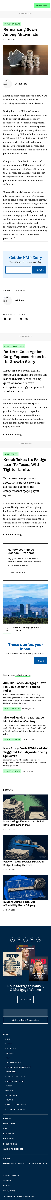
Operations (11, 1095)
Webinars (8, 1139)
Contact (6, 1185)
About (6, 1158)
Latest (9, 1044)
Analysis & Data (13, 1062)
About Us (7, 1181)
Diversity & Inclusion (16, 1105)
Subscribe (41, 5)
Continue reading (12, 434)
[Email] (26, 318)
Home (7, 1039)
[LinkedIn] (10, 318)
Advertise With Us (11, 1176)
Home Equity (10, 454)
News (6, 1034)
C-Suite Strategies (14, 346)
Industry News (12, 24)
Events (7, 1118)
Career (8, 1086)
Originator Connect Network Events (25, 1163)
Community (10, 1072)
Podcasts (8, 1134)
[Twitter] (21, 318)
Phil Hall (22, 83)
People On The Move (15, 1109)
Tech (7, 1058)
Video (6, 1128)
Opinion (9, 1091)
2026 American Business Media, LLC (18, 1196)
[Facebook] (5, 318)
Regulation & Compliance (18, 1067)
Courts (9, 1100)
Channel (9, 1053)
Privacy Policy (9, 1190)
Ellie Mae (38, 103)
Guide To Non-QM (13, 1149)
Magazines (9, 1123)
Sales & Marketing (14, 1081)
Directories (10, 1144)
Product (10, 1048)
